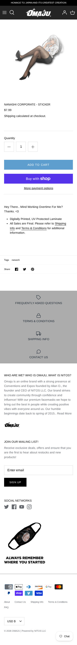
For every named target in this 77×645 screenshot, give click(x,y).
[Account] (63, 12)
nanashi (16, 260)
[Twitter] (6, 506)
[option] (38, 58)
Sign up (15, 482)
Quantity (9, 138)
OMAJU (16, 631)
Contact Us (20, 602)
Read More (64, 413)
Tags (6, 260)
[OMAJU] (38, 12)
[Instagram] (29, 506)
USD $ (11, 621)
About (7, 602)
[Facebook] (14, 506)
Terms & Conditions (34, 228)
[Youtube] (21, 506)
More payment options (38, 188)
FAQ (6, 607)
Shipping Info (37, 602)
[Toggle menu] (4, 12)
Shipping (9, 116)
